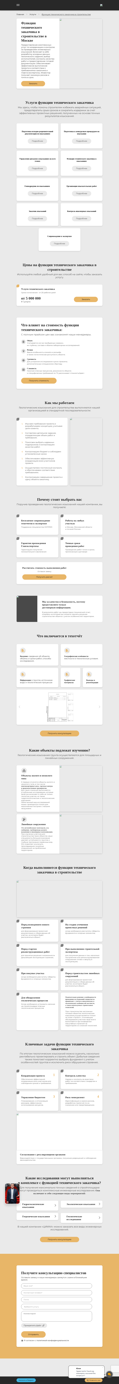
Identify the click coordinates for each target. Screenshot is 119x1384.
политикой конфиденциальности (52, 1340)
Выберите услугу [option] (31, 1307)
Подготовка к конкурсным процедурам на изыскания (81, 132)
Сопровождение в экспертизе (59, 236)
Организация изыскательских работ (81, 186)
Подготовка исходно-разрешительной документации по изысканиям (37, 132)
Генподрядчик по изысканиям (37, 186)
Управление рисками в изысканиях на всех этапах (37, 160)
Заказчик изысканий (37, 211)
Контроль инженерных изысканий (81, 211)
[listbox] (56, 1306)
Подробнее (37, 141)
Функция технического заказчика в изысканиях (81, 160)
